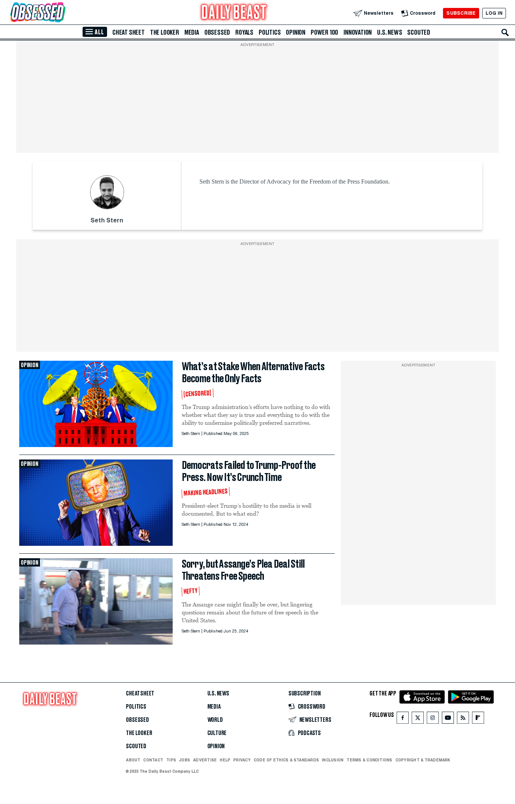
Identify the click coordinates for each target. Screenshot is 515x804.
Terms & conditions (369, 760)
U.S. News (389, 32)
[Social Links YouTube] (448, 719)
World (215, 720)
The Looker (164, 32)
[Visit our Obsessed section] (62, 13)
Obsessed (217, 32)
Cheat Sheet (128, 32)
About (133, 760)
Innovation (357, 32)
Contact (153, 760)
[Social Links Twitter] (418, 719)
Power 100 (324, 32)
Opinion (295, 32)
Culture (217, 733)
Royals (244, 32)
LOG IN (494, 13)
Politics (269, 32)
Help (225, 760)
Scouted (418, 32)
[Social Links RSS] (463, 719)
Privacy (242, 760)
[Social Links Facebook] (403, 719)
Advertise (205, 760)
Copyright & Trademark (423, 760)
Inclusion (332, 760)
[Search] (505, 32)
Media (191, 32)
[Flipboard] (478, 719)
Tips (171, 760)
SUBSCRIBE (460, 13)
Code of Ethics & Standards (286, 760)
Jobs (184, 760)
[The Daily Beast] (234, 13)
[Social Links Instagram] (433, 719)
